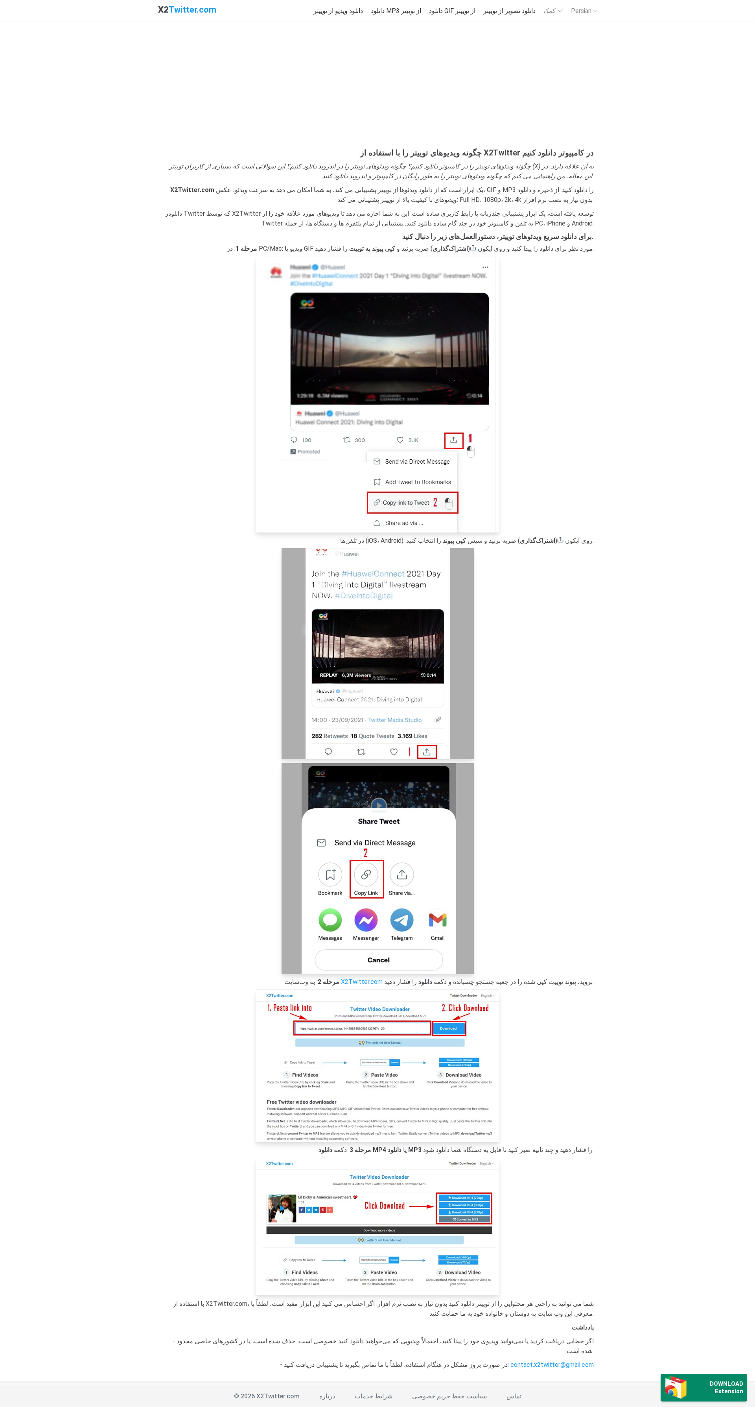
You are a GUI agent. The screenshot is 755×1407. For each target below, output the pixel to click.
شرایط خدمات (373, 1396)
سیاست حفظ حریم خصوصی (449, 1396)
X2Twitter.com (362, 981)
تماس (513, 1396)
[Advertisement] (377, 89)
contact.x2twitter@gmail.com (552, 1364)
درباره (327, 1396)
